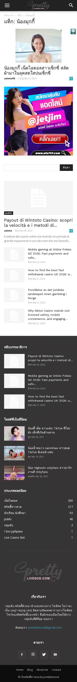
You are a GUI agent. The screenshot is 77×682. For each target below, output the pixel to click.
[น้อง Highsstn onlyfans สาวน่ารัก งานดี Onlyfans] (14, 473)
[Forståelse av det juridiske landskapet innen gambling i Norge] (14, 295)
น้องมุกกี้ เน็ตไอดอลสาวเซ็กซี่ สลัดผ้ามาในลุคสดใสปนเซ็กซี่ (36, 70)
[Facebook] (22, 655)
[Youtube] (55, 655)
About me (42, 670)
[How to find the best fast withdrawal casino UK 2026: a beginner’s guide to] (14, 275)
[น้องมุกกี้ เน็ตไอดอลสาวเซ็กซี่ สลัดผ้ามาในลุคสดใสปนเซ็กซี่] (38, 46)
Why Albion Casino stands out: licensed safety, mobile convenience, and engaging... (49, 314)
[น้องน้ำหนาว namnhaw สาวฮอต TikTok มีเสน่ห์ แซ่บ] (14, 453)
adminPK (9, 78)
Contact (56, 670)
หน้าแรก (8, 15)
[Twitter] (44, 655)
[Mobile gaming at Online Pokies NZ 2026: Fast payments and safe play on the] (14, 254)
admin (8, 230)
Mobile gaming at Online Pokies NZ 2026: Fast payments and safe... (49, 253)
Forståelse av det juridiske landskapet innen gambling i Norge (47, 294)
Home (19, 670)
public (8, 213)
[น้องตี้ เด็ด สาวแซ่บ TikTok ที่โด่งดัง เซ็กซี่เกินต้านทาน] (14, 433)
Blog (30, 670)
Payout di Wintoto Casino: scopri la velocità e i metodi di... (38, 223)
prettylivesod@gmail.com (45, 627)
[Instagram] (33, 655)
